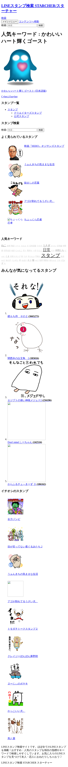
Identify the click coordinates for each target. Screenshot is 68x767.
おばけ (24, 260)
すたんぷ (31, 256)
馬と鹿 (11, 738)
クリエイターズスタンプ (28, 113)
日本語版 (32, 246)
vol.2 (3, 260)
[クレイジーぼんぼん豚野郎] (15, 650)
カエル (23, 246)
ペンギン (15, 260)
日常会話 (7, 250)
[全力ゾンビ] (15, 513)
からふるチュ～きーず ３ (27, 484)
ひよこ (39, 250)
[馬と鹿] (15, 733)
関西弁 (46, 260)
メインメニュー (10, 21)
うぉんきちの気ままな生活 (39, 164)
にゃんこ (18, 250)
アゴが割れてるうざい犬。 (39, 201)
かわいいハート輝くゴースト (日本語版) (23, 90)
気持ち (29, 250)
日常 (46, 250)
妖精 (8, 246)
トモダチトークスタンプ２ (23, 628)
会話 (13, 250)
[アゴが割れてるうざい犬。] (15, 595)
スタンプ (13, 109)
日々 (24, 250)
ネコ (29, 260)
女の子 (8, 260)
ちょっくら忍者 (33, 219)
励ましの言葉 (31, 182)
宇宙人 (37, 256)
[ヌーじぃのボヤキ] (15, 678)
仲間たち (59, 250)
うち (58, 260)
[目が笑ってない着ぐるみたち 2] (15, 541)
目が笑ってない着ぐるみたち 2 (25, 546)
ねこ (3, 245)
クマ (53, 250)
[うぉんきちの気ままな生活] (15, 568)
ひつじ (53, 246)
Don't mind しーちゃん (25, 442)
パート (17, 246)
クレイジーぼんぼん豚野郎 (23, 656)
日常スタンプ (15, 256)
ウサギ (39, 246)
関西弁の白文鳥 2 (23, 358)
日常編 (59, 246)
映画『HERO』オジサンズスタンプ (44, 146)
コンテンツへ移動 (29, 21)
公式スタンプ (21, 116)
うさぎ (46, 245)
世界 (41, 260)
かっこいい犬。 (16, 711)
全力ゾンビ (14, 519)
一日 (34, 250)
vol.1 (37, 260)
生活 (62, 256)
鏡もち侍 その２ (23, 316)
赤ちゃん (52, 260)
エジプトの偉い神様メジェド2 (30, 400)
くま (7, 256)
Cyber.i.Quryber (9, 96)
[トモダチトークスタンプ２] (15, 623)
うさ (25, 256)
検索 (3, 18)
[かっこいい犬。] (15, 705)
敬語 (13, 246)
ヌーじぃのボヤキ (18, 683)
